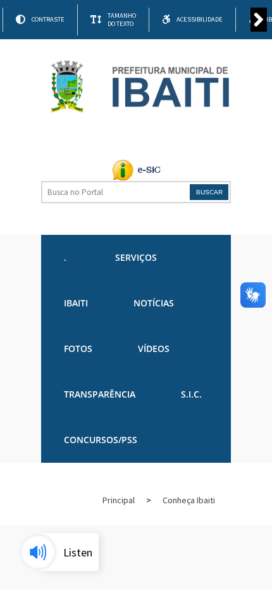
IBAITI (76, 303)
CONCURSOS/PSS (100, 440)
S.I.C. (191, 394)
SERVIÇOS (136, 257)
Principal (118, 500)
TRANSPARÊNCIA (99, 394)
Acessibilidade (199, 19)
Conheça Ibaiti (189, 500)
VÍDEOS (154, 348)
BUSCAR (209, 192)
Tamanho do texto (122, 19)
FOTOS (78, 348)
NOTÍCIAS (153, 303)
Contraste (48, 19)
